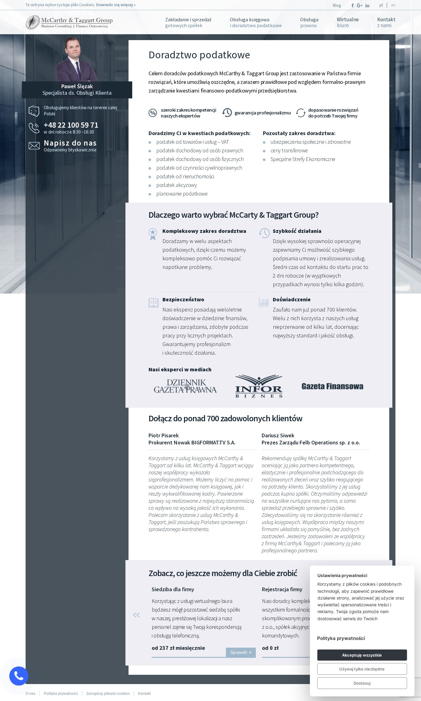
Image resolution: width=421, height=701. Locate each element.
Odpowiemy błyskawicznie (70, 146)
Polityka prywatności (61, 693)
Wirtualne (348, 22)
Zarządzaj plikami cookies (108, 693)
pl (381, 5)
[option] (204, 622)
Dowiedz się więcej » (116, 4)
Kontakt (386, 22)
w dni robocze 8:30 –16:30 (71, 128)
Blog (337, 5)
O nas (30, 693)
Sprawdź (241, 652)
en (393, 5)
